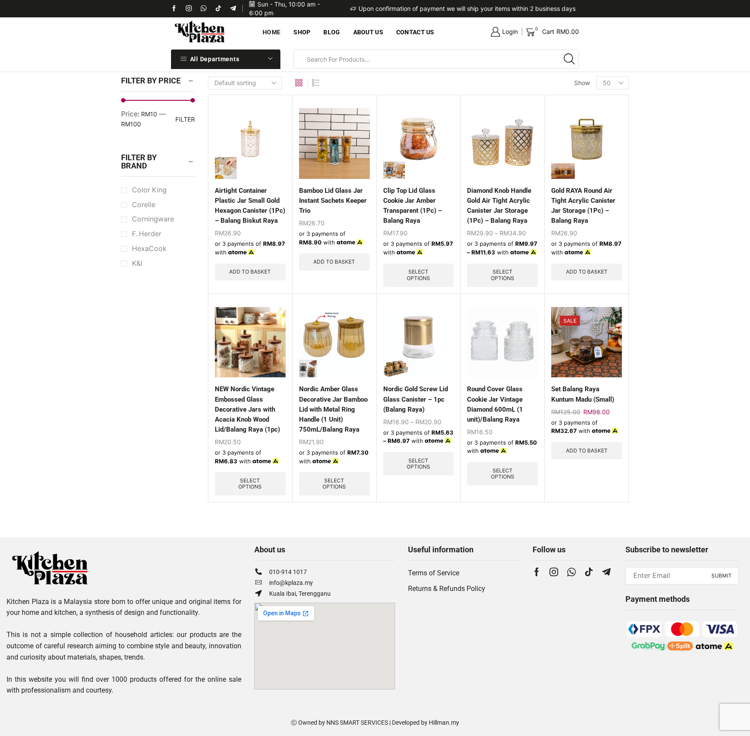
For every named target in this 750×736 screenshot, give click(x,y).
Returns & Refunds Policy (446, 588)
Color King (149, 190)
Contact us (415, 32)
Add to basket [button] (250, 271)
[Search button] (569, 59)
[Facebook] (174, 8)
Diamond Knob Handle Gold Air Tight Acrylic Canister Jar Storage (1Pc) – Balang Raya (499, 205)
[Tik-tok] (189, 8)
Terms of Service (433, 573)
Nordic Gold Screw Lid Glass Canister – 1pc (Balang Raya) (415, 399)
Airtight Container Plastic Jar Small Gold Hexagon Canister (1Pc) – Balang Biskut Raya (250, 205)
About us (368, 32)
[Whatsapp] (204, 8)
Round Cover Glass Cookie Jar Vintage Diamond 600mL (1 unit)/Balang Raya (495, 404)
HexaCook (149, 248)
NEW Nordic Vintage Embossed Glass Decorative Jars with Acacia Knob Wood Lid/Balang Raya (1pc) (247, 409)
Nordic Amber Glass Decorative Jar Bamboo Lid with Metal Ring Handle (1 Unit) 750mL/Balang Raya (333, 409)
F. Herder (146, 234)
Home (271, 32)
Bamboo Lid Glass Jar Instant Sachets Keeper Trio (333, 201)
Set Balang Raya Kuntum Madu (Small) (582, 394)
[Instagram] (553, 572)
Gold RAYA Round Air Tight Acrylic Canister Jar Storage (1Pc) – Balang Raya (583, 205)
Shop (301, 32)
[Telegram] (233, 8)
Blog (331, 32)
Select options (418, 274)
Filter (185, 119)
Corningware (153, 219)
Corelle (143, 205)
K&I (137, 263)
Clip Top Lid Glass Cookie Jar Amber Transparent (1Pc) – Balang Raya (412, 205)
